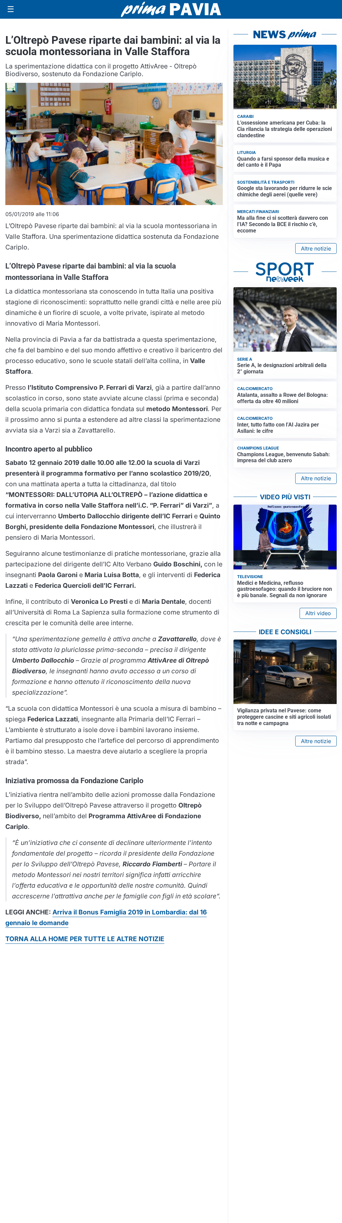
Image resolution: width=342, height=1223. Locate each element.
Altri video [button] (318, 613)
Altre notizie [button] (316, 248)
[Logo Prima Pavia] (171, 9)
